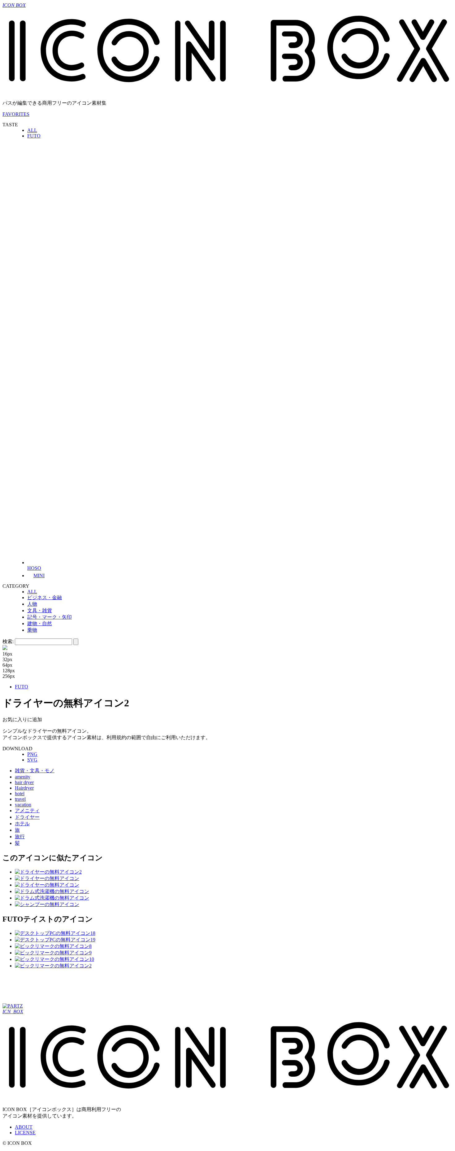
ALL (32, 130)
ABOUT (23, 1127)
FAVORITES (15, 114)
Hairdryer (24, 788)
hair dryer (24, 782)
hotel (19, 793)
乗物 (32, 630)
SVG (32, 759)
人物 (32, 604)
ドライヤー (27, 817)
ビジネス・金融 (44, 597)
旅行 (20, 836)
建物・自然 (39, 623)
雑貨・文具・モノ (34, 770)
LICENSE (25, 1132)
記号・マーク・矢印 (49, 617)
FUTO (34, 135)
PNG (32, 754)
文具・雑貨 (39, 610)
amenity (22, 776)
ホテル (22, 823)
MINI (39, 575)
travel (20, 799)
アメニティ (27, 810)
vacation (23, 804)
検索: (8, 641)
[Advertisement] (115, 988)
